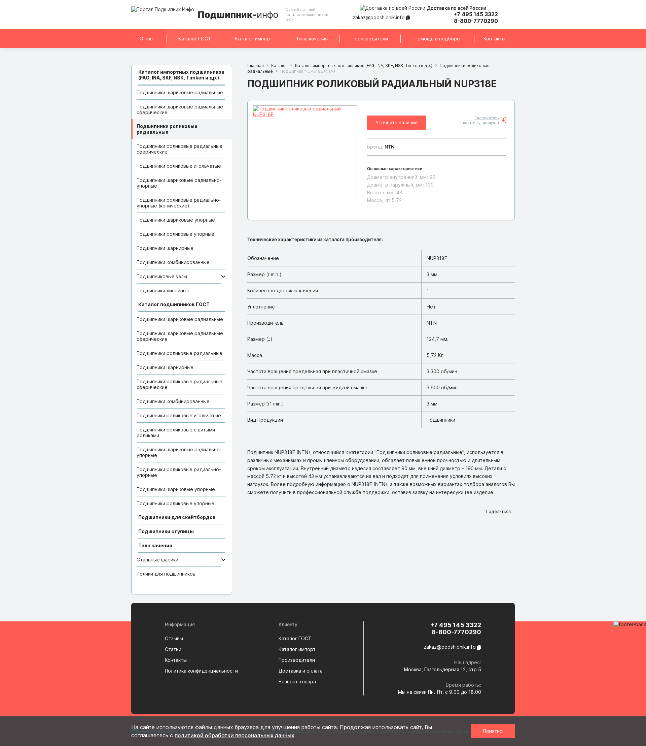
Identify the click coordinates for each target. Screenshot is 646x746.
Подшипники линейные (163, 290)
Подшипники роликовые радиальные (167, 129)
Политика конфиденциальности (201, 671)
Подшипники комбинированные (173, 262)
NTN (389, 147)
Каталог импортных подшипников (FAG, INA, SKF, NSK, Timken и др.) (363, 65)
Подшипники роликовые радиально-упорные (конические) (179, 202)
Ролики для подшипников (166, 574)
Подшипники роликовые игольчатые (179, 166)
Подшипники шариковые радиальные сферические (180, 109)
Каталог (279, 65)
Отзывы (174, 638)
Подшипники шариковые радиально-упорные (179, 183)
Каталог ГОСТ (194, 38)
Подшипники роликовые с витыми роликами (176, 432)
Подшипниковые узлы (162, 276)
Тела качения (312, 38)
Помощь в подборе (437, 38)
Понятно (493, 731)
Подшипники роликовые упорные (175, 234)
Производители (370, 38)
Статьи (173, 649)
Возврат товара (297, 681)
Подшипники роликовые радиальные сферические (179, 149)
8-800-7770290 (476, 21)
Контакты (494, 38)
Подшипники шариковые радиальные (180, 92)
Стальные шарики (157, 559)
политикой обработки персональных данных (234, 735)
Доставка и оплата (301, 671)
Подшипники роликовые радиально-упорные (179, 472)
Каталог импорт (253, 38)
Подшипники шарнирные (165, 248)
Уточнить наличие (396, 122)
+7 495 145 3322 (476, 14)
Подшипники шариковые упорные (176, 220)
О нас (146, 38)
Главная (255, 65)
